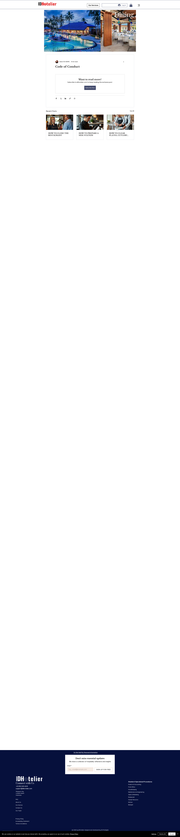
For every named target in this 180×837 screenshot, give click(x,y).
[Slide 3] (92, 48)
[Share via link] (70, 98)
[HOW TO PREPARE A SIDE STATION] (90, 122)
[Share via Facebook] (56, 98)
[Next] (133, 31)
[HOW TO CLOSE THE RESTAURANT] (59, 122)
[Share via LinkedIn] (65, 98)
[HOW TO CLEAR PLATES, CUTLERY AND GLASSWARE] (120, 122)
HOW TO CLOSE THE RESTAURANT (58, 134)
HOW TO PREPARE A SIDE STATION (89, 134)
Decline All (162, 834)
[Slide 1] (87, 48)
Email (69, 766)
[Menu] (138, 5)
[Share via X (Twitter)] (61, 98)
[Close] (178, 833)
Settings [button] (154, 834)
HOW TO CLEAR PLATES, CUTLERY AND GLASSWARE (118, 134)
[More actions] (123, 62)
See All (132, 111)
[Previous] (47, 31)
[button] (130, 5)
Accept (172, 834)
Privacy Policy (74, 834)
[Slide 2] (90, 48)
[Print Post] (74, 98)
